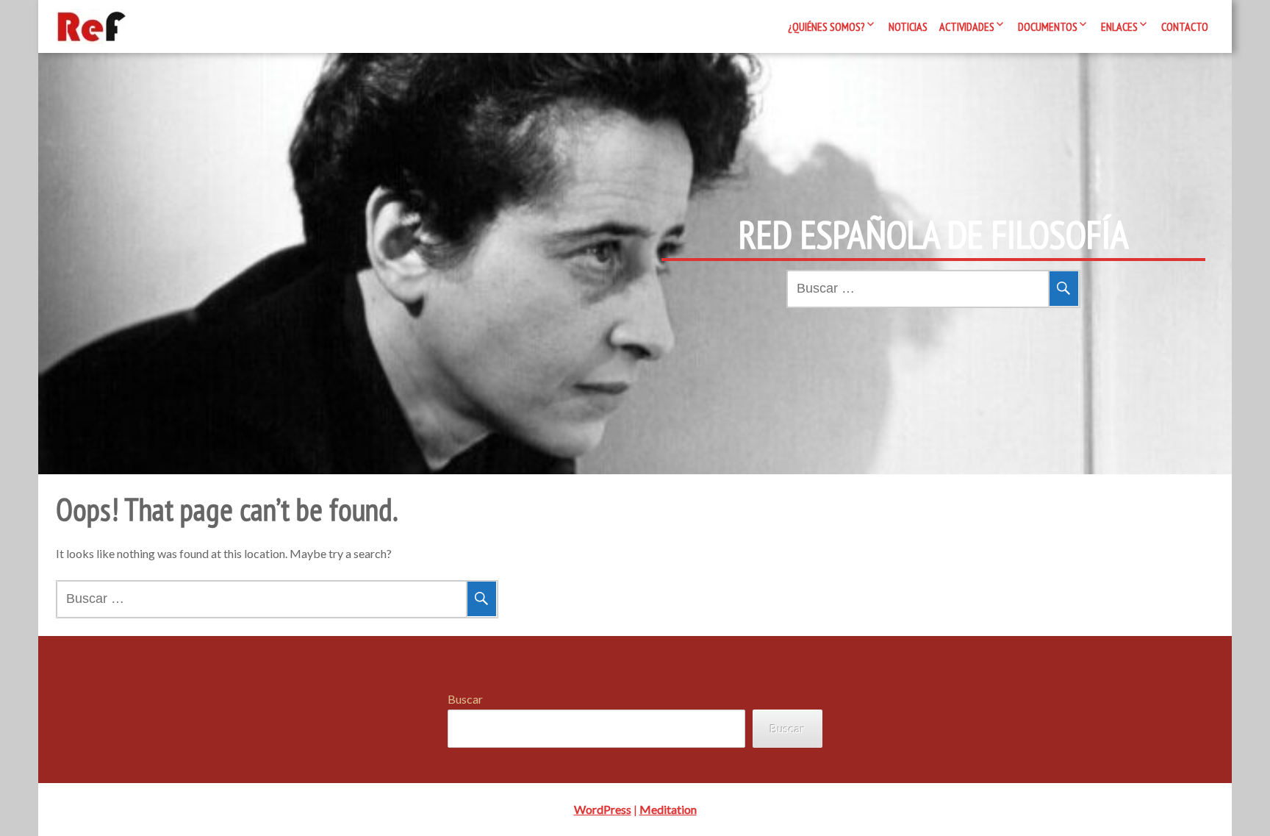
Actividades (966, 26)
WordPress (602, 809)
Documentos (1047, 26)
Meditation (668, 809)
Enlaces (1119, 26)
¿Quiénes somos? (826, 26)
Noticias (908, 26)
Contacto (1184, 26)
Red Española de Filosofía (934, 234)
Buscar (465, 699)
